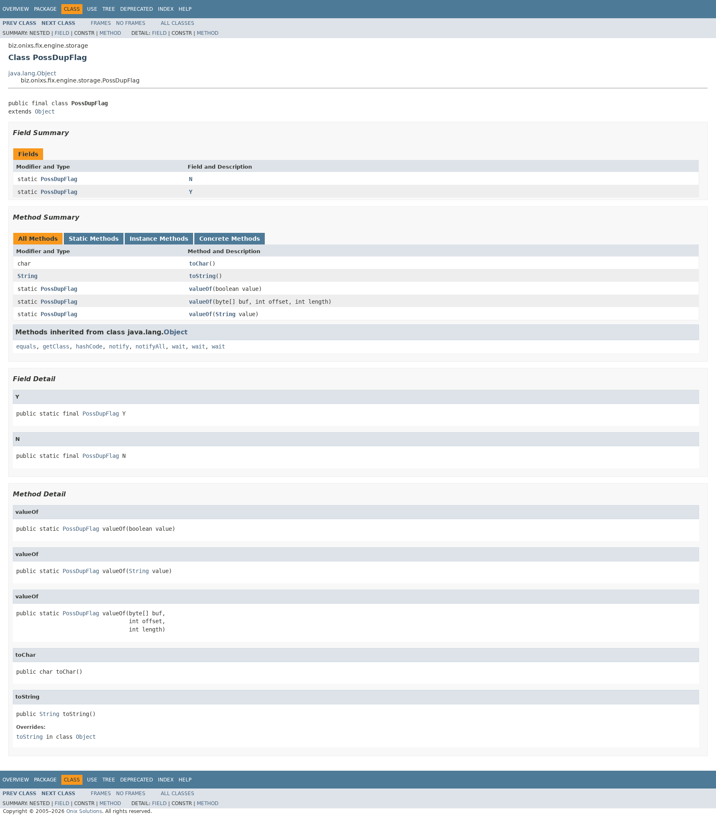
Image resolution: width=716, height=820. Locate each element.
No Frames (130, 23)
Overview (15, 9)
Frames (101, 23)
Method (110, 33)
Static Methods (94, 238)
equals (26, 346)
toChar (199, 263)
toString (202, 276)
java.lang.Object (32, 73)
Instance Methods (159, 238)
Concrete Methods (229, 238)
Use (92, 9)
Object (45, 111)
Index (166, 9)
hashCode (89, 346)
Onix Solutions (84, 811)
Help (185, 9)
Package (45, 9)
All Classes (177, 23)
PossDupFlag (59, 179)
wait (178, 346)
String (27, 276)
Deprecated (136, 9)
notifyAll (150, 346)
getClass (56, 346)
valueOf (200, 288)
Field (62, 33)
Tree (108, 9)
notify (119, 346)
